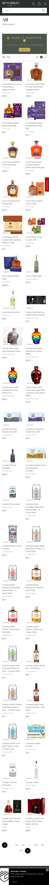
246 (16, 845)
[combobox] (24, 10)
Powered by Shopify (9, 880)
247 (23, 845)
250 (42, 845)
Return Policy (7, 877)
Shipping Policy (25, 873)
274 (21, 850)
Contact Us (31, 877)
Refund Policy (38, 873)
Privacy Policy (20, 877)
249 (35, 845)
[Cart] (39, 4)
